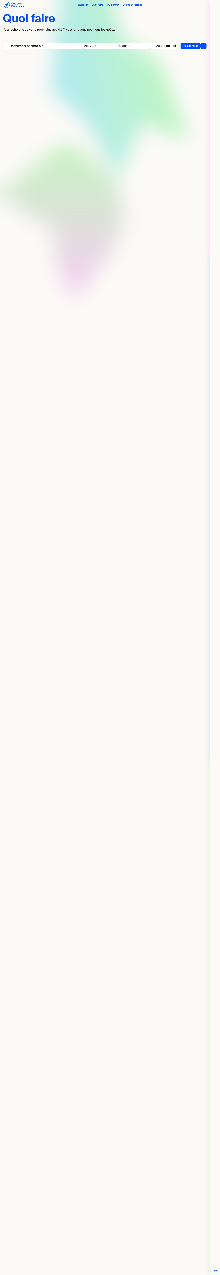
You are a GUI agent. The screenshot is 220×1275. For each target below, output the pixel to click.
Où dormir (113, 5)
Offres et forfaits (132, 5)
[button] (99, 46)
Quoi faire (97, 5)
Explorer (83, 5)
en (215, 1271)
